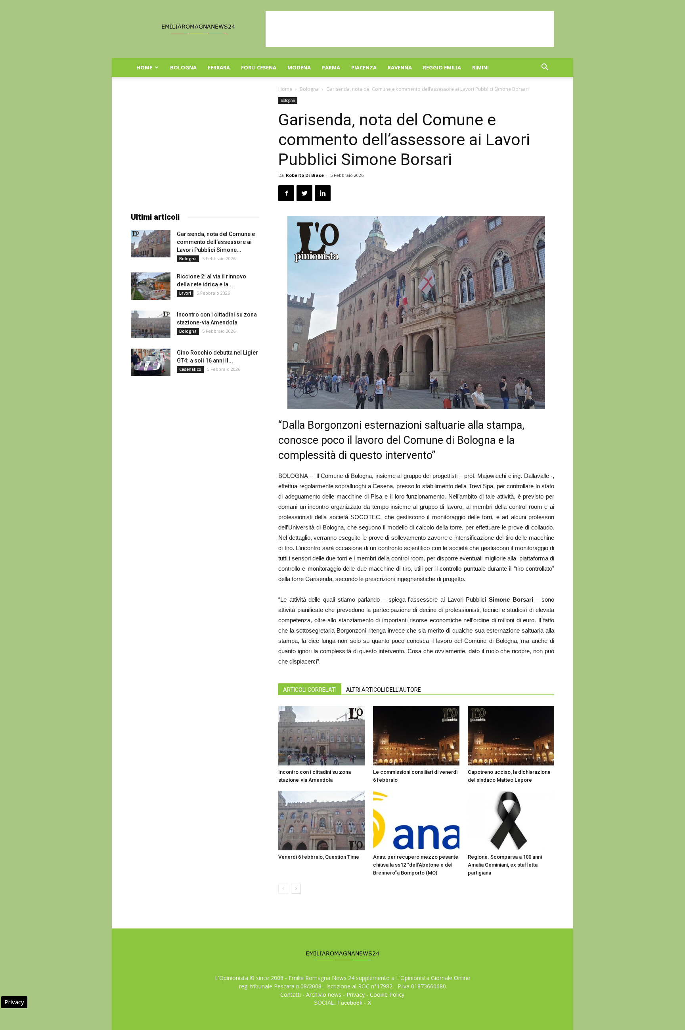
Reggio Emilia (442, 67)
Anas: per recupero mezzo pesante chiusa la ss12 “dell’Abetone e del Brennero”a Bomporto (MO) (415, 865)
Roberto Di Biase (305, 175)
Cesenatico (190, 369)
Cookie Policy (387, 994)
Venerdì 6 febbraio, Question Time (318, 857)
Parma (331, 67)
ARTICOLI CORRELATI (310, 690)
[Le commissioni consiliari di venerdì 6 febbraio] (416, 735)
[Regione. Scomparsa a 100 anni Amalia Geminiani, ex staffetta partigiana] (511, 820)
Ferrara (219, 67)
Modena (299, 67)
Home (144, 67)
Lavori (185, 293)
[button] (544, 68)
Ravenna (400, 67)
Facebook (349, 1002)
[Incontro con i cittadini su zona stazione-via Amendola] (321, 735)
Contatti (290, 994)
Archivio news (323, 994)
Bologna (183, 67)
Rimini (480, 67)
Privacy (355, 994)
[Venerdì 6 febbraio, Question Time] (321, 820)
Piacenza (364, 67)
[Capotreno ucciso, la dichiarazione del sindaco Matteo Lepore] (511, 735)
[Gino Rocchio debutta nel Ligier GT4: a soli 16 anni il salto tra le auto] (150, 362)
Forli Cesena (258, 67)
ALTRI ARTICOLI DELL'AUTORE (383, 690)
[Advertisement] (410, 29)
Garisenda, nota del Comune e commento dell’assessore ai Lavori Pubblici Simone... (216, 242)
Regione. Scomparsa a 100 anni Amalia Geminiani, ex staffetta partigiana (505, 865)
